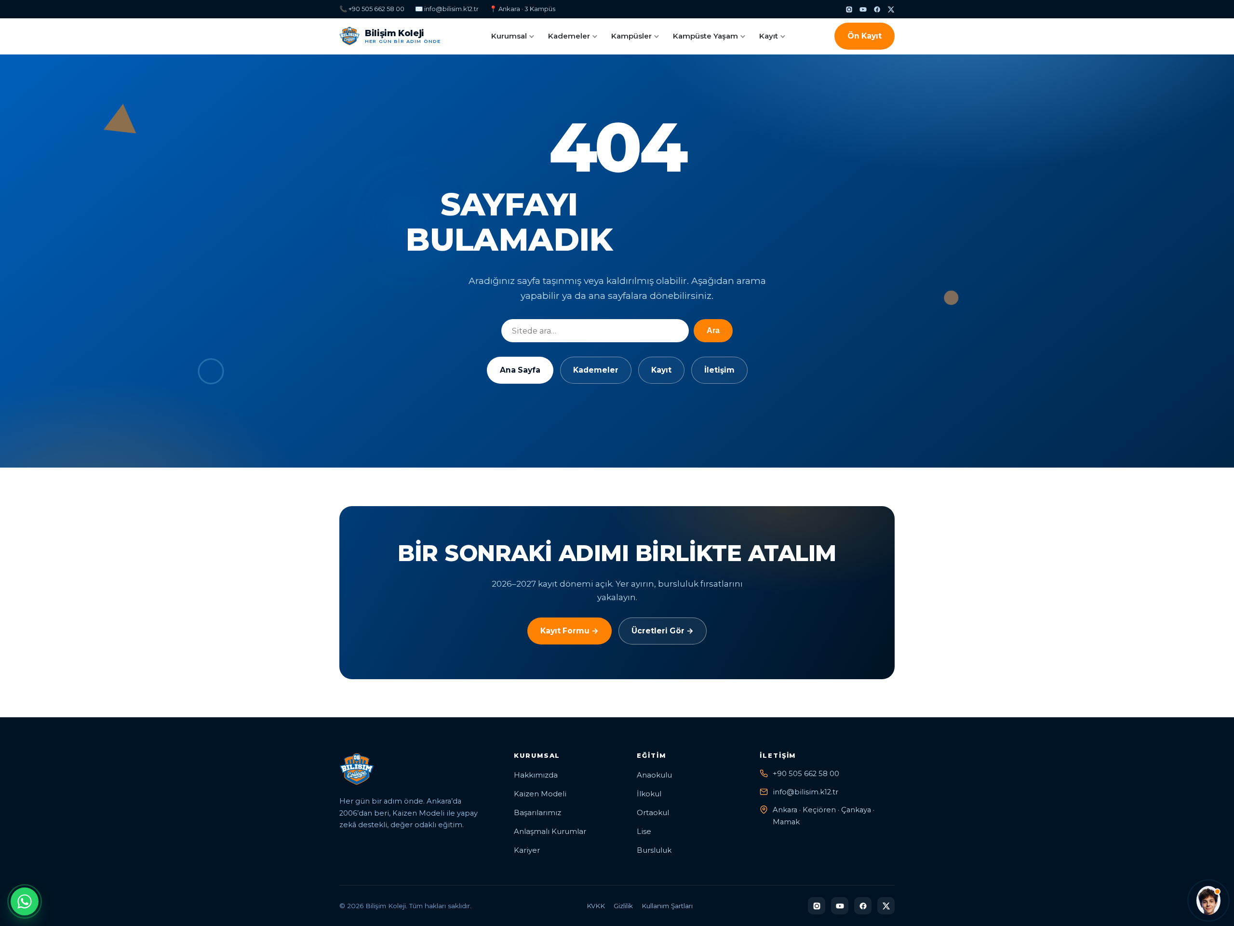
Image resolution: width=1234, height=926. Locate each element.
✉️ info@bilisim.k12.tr (447, 9)
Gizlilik (623, 906)
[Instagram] (849, 9)
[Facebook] (877, 9)
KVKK (596, 906)
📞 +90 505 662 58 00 (371, 9)
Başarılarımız (537, 812)
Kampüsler (631, 35)
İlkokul (649, 794)
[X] (891, 9)
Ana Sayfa (520, 370)
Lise (644, 831)
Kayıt (768, 35)
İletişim (719, 370)
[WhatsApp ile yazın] (25, 901)
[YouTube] (863, 9)
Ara (713, 330)
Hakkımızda (536, 775)
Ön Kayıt (864, 35)
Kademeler (569, 35)
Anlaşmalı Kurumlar (550, 831)
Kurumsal (509, 35)
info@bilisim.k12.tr (805, 792)
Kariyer (527, 850)
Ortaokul (653, 812)
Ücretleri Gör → (662, 630)
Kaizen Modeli (540, 794)
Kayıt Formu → (569, 630)
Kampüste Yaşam (705, 35)
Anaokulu (654, 775)
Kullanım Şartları (667, 906)
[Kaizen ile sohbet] (1208, 900)
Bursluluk (654, 850)
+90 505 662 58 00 (806, 773)
